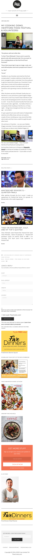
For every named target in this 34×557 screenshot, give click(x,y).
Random (8, 157)
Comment (3, 295)
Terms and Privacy (14, 547)
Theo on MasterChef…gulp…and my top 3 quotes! (15, 229)
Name (3, 273)
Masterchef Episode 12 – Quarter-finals (13, 191)
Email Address (5, 280)
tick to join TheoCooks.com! (11, 315)
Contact (5, 547)
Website (3, 287)
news (8, 159)
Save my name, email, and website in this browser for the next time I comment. (16, 310)
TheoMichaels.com (25, 547)
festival (5, 159)
